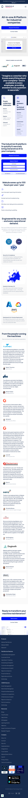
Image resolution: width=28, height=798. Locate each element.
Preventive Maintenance (7, 691)
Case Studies (4, 715)
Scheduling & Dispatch (7, 663)
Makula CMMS (5, 645)
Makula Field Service (6, 642)
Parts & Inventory (5, 702)
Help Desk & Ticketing (6, 660)
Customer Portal (5, 657)
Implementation (5, 746)
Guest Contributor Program (8, 728)
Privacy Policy (4, 759)
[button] (25, 6)
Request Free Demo (14, 27)
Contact (3, 740)
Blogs (2, 712)
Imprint (3, 757)
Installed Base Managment (8, 654)
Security (3, 743)
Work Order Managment (7, 689)
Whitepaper (4, 720)
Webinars (3, 725)
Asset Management (6, 686)
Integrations (4, 749)
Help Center (4, 717)
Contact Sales (14, 31)
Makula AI (3, 647)
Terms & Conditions (6, 762)
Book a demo (14, 618)
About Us (3, 738)
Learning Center (5, 723)
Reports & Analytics (6, 671)
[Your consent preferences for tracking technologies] (2, 795)
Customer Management (7, 665)
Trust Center (4, 751)
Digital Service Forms (6, 676)
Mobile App (4, 679)
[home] (2, 7)
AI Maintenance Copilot (7, 668)
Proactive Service (5, 673)
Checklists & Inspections (7, 694)
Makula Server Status (6, 754)
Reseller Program (5, 731)
